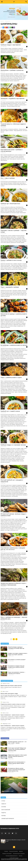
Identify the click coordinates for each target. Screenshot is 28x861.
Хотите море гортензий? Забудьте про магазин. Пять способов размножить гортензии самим (17, 749)
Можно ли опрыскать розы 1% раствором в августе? (11, 687)
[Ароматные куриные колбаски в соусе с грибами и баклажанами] (14, 574)
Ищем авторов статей (7, 791)
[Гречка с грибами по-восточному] (14, 252)
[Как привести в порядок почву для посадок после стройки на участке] (4, 667)
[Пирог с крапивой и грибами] (14, 278)
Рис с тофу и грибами (8, 178)
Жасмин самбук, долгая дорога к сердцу (9, 693)
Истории (3, 806)
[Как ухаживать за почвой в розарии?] (4, 661)
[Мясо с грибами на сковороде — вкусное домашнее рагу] (14, 608)
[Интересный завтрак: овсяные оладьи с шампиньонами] (14, 505)
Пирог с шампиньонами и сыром (11, 377)
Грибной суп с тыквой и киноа (10, 411)
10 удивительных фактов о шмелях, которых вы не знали (13, 704)
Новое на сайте (4, 643)
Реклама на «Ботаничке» (7, 853)
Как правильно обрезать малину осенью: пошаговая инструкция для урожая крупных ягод (16, 769)
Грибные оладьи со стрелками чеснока (13, 445)
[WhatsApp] (10, 27)
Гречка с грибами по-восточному (11, 260)
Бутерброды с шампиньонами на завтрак (14, 345)
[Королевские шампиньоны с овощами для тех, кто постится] (14, 539)
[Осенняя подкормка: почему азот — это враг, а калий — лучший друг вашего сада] (4, 743)
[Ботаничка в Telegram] (9, 833)
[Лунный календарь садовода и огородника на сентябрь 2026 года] (4, 648)
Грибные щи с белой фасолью (10, 203)
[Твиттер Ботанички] (12, 833)
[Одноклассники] (5, 27)
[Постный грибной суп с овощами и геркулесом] (14, 471)
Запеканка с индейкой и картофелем (12, 98)
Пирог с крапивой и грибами (10, 287)
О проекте (6, 851)
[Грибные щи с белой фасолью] (14, 195)
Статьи (3, 800)
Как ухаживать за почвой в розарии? (16, 659)
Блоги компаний (4, 738)
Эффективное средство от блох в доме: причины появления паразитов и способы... (17, 756)
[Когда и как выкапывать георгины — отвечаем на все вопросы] (4, 674)
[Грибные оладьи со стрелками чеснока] (14, 436)
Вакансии (21, 851)
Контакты (20, 855)
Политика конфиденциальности (12, 855)
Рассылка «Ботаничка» (13, 851)
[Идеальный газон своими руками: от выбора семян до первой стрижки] (4, 763)
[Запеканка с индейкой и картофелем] (14, 90)
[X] (12, 27)
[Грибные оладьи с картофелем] (14, 36)
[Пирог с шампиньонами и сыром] (14, 369)
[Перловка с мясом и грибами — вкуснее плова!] (14, 222)
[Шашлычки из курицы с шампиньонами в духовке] (14, 305)
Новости (3, 803)
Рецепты (2, 21)
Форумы (3, 815)
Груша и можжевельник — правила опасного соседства (12, 714)
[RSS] (16, 833)
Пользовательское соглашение (19, 853)
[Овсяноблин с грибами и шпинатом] (14, 62)
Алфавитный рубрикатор (7, 818)
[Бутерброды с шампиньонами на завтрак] (14, 336)
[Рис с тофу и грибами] (14, 169)
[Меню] (2, 2)
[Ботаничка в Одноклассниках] (2, 833)
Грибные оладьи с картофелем (11, 45)
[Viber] (14, 27)
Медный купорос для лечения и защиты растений (11, 685)
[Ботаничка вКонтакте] (5, 833)
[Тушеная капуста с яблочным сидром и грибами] (14, 115)
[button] (26, 1)
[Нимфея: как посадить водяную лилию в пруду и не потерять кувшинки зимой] (4, 655)
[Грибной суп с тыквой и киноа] (14, 402)
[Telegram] (9, 27)
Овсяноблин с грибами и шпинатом (12, 70)
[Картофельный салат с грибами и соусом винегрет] (14, 141)
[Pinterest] (7, 27)
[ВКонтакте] (3, 27)
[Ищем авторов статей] (14, 785)
